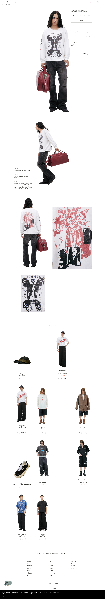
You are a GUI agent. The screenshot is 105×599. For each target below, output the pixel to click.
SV (14, 2)
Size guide (88, 36)
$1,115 (23, 539)
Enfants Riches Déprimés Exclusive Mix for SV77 (53, 553)
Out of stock (81, 20)
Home (28, 575)
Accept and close (7, 596)
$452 (84, 487)
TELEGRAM (53, 588)
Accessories (29, 573)
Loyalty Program (74, 572)
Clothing (29, 568)
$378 (23, 432)
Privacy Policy (30, 593)
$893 (43, 487)
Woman (79, 29)
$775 (43, 539)
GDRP (72, 570)
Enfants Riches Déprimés (78, 10)
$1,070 (84, 432)
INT (73, 15)
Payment (73, 563)
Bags (28, 572)
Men (9, 2)
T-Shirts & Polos (7, 4)
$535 (43, 432)
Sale (28, 563)
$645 (23, 487)
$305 (23, 378)
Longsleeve (84, 53)
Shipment (73, 565)
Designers (29, 567)
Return (72, 567)
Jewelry (28, 576)
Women (3, 2)
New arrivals (29, 565)
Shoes (28, 570)
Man (86, 29)
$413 (63, 378)
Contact (51, 583)
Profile (57, 583)
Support (19, 2)
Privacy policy (74, 568)
